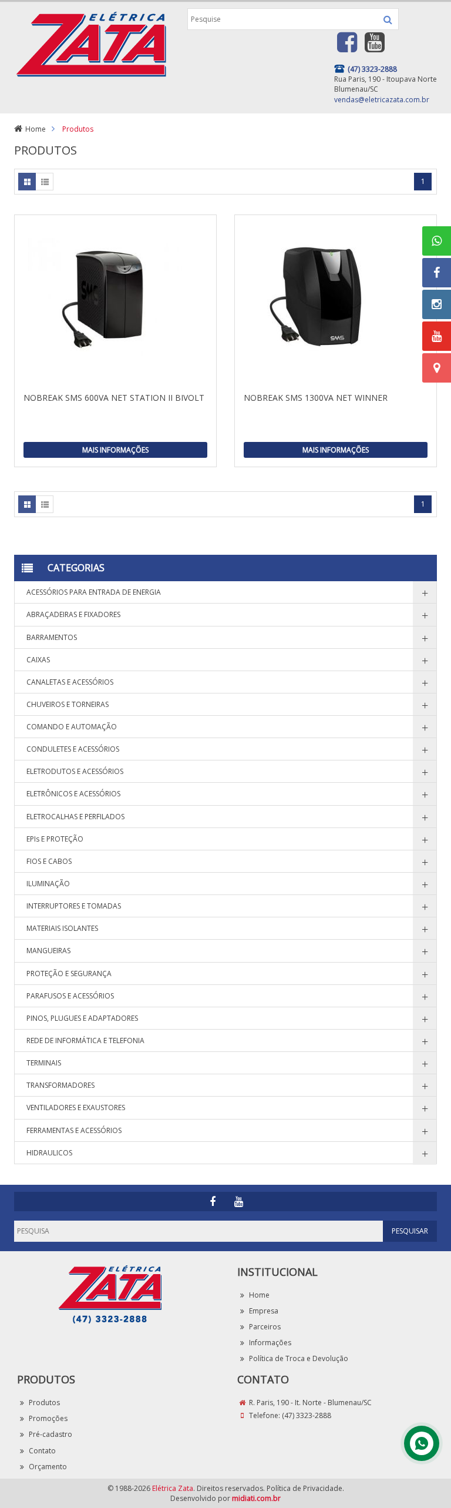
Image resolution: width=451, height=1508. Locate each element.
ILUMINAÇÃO (48, 884)
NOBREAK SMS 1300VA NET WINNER (316, 397)
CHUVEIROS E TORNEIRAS (67, 704)
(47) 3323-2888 (306, 1415)
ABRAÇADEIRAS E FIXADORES (73, 614)
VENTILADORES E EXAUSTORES (75, 1107)
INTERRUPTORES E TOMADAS (73, 906)
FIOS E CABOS (49, 861)
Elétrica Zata (172, 1488)
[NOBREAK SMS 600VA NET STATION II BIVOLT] (115, 303)
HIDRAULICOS (49, 1153)
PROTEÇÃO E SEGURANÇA (69, 973)
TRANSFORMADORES (60, 1085)
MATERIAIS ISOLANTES (62, 928)
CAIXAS (38, 660)
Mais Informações (115, 450)
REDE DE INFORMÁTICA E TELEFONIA (85, 1040)
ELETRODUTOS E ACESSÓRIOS (74, 771)
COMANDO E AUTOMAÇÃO (71, 727)
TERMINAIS (43, 1063)
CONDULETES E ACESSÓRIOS (72, 749)
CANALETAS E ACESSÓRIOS (69, 682)
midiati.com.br (256, 1498)
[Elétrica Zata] (90, 43)
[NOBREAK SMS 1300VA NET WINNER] (336, 303)
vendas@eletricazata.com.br (381, 100)
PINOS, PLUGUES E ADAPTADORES (82, 1018)
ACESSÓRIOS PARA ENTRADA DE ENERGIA (93, 592)
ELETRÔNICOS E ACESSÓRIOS (73, 794)
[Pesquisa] (388, 19)
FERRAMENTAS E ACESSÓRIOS (74, 1130)
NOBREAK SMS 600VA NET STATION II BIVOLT (113, 397)
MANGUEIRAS (48, 951)
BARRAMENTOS (51, 637)
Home (35, 129)
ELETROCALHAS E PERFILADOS (75, 817)
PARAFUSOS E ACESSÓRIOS (70, 996)
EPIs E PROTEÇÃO (54, 839)
